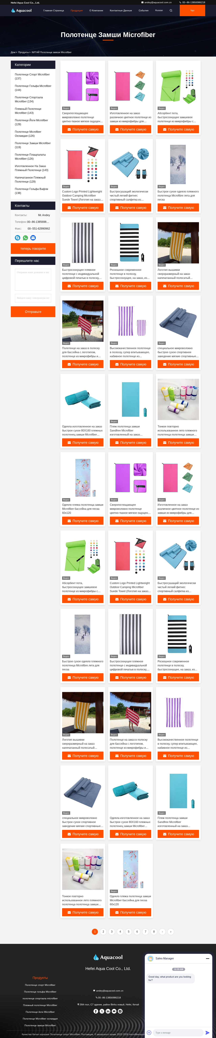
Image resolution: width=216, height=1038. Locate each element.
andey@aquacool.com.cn (158, 2)
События (143, 10)
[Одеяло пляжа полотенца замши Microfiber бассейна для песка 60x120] (82, 477)
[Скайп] (17, 238)
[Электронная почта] (33, 238)
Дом (13, 52)
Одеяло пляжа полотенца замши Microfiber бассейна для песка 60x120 (82, 508)
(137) (32, 76)
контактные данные (121, 10)
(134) (29, 99)
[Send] (207, 1032)
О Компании (96, 10)
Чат (192, 10)
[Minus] (208, 958)
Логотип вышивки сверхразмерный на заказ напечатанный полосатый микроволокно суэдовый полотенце (174, 277)
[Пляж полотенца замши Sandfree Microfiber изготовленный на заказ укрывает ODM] (130, 399)
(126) (28, 133)
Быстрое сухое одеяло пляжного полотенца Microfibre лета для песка (178, 195)
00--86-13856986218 (193, 2)
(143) (28, 110)
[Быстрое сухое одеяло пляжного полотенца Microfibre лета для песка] (178, 164)
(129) (31, 122)
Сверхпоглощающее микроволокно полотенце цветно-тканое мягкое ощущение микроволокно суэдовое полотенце (82, 121)
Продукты (23, 52)
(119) (33, 145)
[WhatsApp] (25, 237)
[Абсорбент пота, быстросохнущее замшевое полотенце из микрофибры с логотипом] (178, 86)
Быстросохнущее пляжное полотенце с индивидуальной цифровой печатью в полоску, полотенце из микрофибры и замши (80, 277)
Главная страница (53, 10)
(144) (33, 88)
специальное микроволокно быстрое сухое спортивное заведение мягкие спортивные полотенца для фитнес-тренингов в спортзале (177, 356)
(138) (31, 191)
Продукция (77, 10)
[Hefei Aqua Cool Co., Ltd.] (21, 10)
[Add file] (149, 1032)
